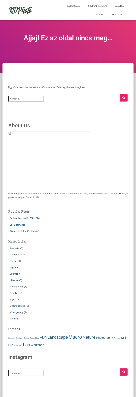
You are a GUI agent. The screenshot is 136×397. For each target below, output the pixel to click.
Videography (16, 312)
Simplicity (15, 293)
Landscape (57, 337)
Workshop (37, 345)
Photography (16, 286)
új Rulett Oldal (17, 224)
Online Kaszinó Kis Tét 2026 (25, 218)
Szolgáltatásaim (97, 6)
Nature (89, 337)
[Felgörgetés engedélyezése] (129, 390)
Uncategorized (17, 305)
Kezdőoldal (73, 6)
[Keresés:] (64, 101)
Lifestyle (14, 280)
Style (12, 299)
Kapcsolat (118, 14)
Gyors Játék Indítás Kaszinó (24, 231)
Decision (19, 338)
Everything (34, 338)
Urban (24, 344)
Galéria (119, 6)
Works (13, 318)
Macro (75, 337)
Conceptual (16, 254)
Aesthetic (15, 248)
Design (13, 261)
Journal (14, 273)
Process (117, 338)
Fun (43, 337)
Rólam (99, 14)
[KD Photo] (20, 10)
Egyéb (13, 267)
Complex (11, 338)
